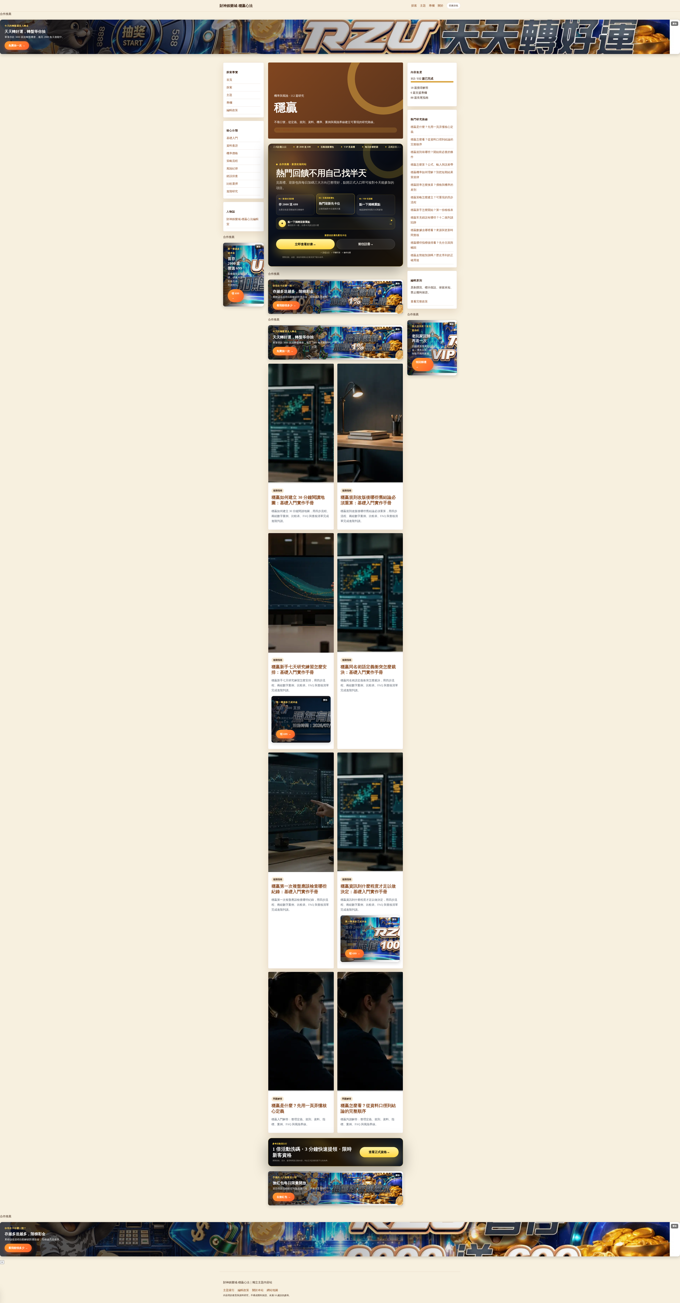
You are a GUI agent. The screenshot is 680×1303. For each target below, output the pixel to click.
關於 (440, 5)
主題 (423, 5)
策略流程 (232, 160)
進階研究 (232, 191)
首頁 (229, 79)
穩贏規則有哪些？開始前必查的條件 (432, 154)
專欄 (432, 5)
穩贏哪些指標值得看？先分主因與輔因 (432, 245)
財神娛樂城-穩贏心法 (236, 6)
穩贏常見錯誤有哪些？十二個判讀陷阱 (432, 220)
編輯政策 (232, 110)
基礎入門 (232, 138)
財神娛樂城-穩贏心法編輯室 (242, 222)
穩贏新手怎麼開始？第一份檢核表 (432, 209)
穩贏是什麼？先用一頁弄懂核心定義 (432, 129)
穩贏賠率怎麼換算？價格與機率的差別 (432, 187)
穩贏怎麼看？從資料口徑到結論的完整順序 (432, 142)
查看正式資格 (379, 1152)
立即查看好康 (305, 244)
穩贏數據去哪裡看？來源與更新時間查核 (432, 233)
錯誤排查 (232, 176)
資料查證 (232, 145)
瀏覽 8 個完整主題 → (286, 130)
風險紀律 (232, 168)
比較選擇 (232, 183)
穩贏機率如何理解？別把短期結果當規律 (432, 175)
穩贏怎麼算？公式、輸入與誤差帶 (432, 164)
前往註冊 (365, 244)
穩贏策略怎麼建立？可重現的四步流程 (432, 200)
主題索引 (228, 1290)
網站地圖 (272, 1290)
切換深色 (453, 5)
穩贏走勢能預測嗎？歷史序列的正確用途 (432, 258)
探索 (414, 5)
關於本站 (258, 1290)
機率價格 (232, 153)
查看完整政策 (419, 301)
